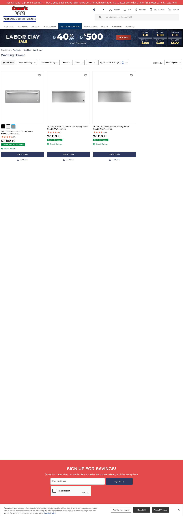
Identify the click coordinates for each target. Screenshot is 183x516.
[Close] (179, 510)
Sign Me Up (119, 481)
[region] (91, 510)
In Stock (104, 26)
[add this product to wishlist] (39, 75)
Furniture (35, 26)
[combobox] (27, 62)
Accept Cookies (160, 510)
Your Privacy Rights (121, 510)
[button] (110, 10)
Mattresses (22, 26)
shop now (123, 37)
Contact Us (117, 26)
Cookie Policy (50, 513)
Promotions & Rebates (70, 26)
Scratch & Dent (50, 26)
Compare (24, 159)
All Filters (10, 62)
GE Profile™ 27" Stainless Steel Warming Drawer (111, 127)
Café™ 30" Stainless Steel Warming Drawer (17, 131)
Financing (130, 26)
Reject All (141, 510)
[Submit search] (100, 17)
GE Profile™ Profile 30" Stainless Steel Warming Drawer (67, 127)
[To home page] (20, 14)
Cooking (27, 50)
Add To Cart (22, 154)
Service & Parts (90, 26)
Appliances (9, 26)
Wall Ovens (37, 50)
